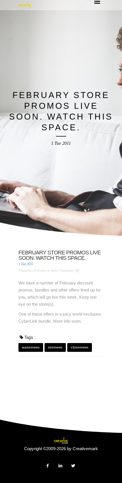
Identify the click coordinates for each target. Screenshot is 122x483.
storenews (55, 347)
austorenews (31, 347)
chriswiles (39, 271)
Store (54, 271)
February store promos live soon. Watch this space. (59, 255)
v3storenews (80, 347)
